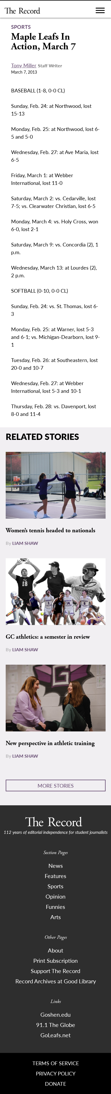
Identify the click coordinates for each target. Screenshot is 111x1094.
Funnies (55, 907)
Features (55, 876)
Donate (55, 1083)
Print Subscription (55, 960)
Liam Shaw (25, 543)
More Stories (56, 785)
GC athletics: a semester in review (48, 637)
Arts (55, 917)
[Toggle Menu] (100, 11)
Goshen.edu (55, 1014)
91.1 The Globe (55, 1025)
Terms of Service (55, 1063)
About (55, 950)
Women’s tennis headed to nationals (50, 531)
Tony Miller (23, 65)
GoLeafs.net (55, 1035)
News (55, 865)
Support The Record (55, 971)
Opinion (55, 896)
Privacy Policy (55, 1073)
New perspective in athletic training (50, 743)
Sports (55, 886)
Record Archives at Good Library (55, 981)
